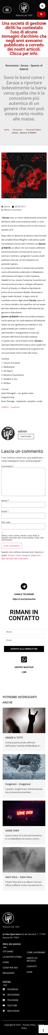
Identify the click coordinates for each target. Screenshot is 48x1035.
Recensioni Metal (33, 130)
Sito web (5, 522)
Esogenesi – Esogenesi (18, 784)
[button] (7, 10)
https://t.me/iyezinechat (24, 599)
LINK (24, 672)
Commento (7, 466)
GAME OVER (12, 830)
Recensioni (17, 130)
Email (5, 511)
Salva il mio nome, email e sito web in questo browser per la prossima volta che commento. (22, 537)
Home (6, 130)
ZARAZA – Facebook (10, 407)
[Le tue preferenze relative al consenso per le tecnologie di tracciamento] (43, 1030)
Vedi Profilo (26, 436)
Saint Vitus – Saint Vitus (18, 877)
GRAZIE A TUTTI (14, 737)
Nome (5, 501)
